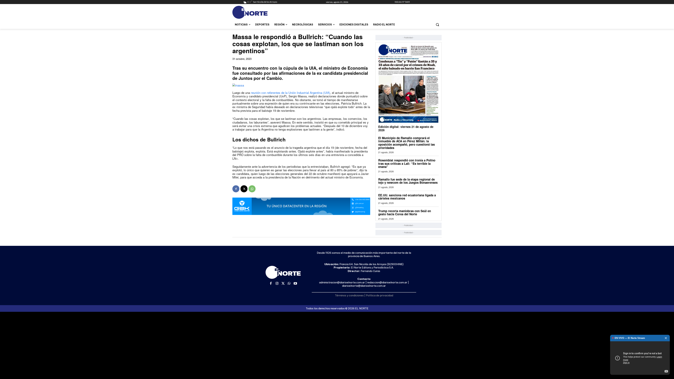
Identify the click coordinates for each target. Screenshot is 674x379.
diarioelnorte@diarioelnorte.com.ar (364, 285)
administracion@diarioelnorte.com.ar (342, 282)
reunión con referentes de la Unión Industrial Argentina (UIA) (290, 92)
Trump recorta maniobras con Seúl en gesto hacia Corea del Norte (404, 212)
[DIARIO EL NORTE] (263, 12)
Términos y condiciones (349, 295)
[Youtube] (295, 283)
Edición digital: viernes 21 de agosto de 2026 (405, 128)
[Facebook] (235, 188)
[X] (243, 188)
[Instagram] (277, 283)
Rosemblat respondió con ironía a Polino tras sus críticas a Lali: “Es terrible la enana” (406, 163)
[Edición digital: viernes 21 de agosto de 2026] (408, 83)
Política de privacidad (379, 295)
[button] (437, 24)
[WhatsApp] (252, 188)
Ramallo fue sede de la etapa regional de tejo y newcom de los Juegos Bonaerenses (408, 181)
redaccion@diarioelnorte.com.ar (387, 282)
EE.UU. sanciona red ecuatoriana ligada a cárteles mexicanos (407, 197)
